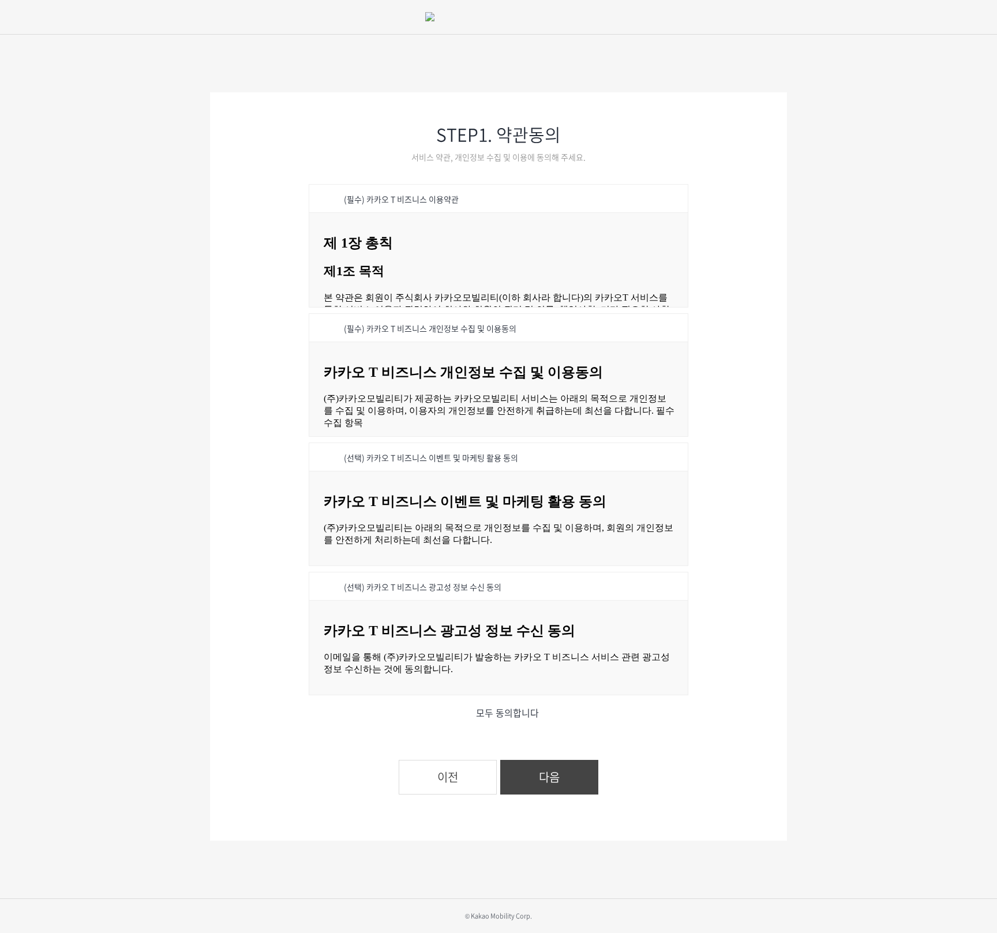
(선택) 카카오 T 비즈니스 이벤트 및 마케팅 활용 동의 (431, 457)
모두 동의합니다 (507, 713)
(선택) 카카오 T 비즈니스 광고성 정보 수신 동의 (422, 587)
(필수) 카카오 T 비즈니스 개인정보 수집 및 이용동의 (430, 328)
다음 (549, 777)
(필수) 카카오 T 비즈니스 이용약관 (401, 199)
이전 (447, 777)
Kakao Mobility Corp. (501, 916)
